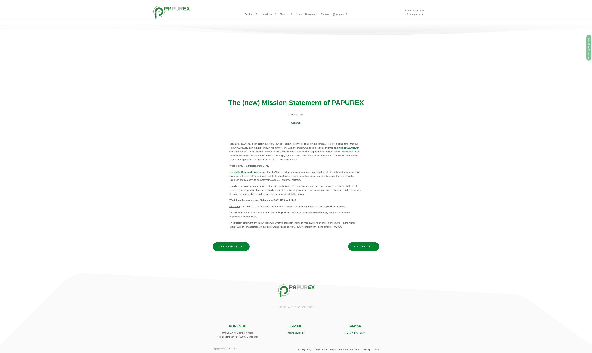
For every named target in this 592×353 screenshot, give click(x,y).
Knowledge (267, 14)
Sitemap (366, 349)
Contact (325, 14)
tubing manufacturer (349, 147)
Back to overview (296, 261)
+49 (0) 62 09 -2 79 (414, 10)
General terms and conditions (344, 349)
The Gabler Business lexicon (243, 172)
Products (249, 14)
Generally (296, 123)
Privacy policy (305, 349)
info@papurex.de (414, 14)
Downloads (311, 14)
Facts (376, 349)
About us (284, 14)
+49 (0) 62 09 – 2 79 (354, 332)
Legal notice (321, 349)
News (299, 14)
